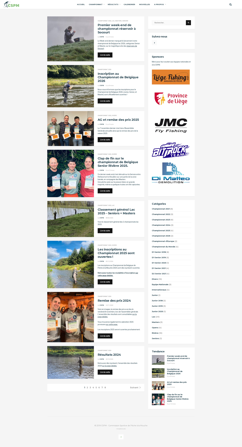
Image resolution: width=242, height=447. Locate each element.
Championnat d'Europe (163, 241)
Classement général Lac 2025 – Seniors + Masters (116, 211)
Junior (155, 295)
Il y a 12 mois (110, 170)
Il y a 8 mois (110, 85)
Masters (118, 21)
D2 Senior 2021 (159, 274)
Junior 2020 (157, 311)
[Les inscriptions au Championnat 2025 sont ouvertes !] (70, 264)
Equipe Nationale (160, 284)
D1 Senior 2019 (159, 257)
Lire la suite (105, 55)
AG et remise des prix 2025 (118, 120)
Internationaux (159, 290)
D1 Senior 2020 (159, 263)
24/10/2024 (109, 359)
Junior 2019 (157, 306)
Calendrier (129, 4)
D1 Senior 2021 (159, 268)
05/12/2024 (109, 261)
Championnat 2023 (161, 220)
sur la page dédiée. (109, 366)
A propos (159, 4)
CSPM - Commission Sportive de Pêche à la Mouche (124, 425)
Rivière (114, 154)
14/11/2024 (109, 305)
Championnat (95, 4)
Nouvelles (144, 4)
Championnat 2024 (104, 296)
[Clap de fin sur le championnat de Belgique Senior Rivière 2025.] (70, 173)
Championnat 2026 (104, 21)
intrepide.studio (121, 428)
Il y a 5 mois (110, 37)
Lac (113, 21)
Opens (155, 327)
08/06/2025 (109, 218)
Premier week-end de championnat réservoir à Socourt (117, 28)
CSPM (102, 37)
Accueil (81, 4)
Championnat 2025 (104, 115)
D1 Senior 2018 (159, 252)
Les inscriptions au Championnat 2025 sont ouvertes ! (116, 253)
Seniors (125, 21)
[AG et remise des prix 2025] (70, 128)
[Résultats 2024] (70, 362)
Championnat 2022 (161, 214)
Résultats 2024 (109, 354)
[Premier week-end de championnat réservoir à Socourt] (70, 38)
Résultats (113, 4)
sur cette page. (112, 324)
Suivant (134, 387)
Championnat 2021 (161, 209)
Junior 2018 (157, 301)
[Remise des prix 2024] (70, 317)
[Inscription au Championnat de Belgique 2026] (70, 86)
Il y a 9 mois (110, 124)
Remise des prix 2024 (114, 300)
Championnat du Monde (163, 247)
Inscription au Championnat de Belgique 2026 (118, 77)
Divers (114, 115)
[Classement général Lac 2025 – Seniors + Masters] (70, 219)
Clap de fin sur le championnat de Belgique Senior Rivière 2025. (118, 162)
